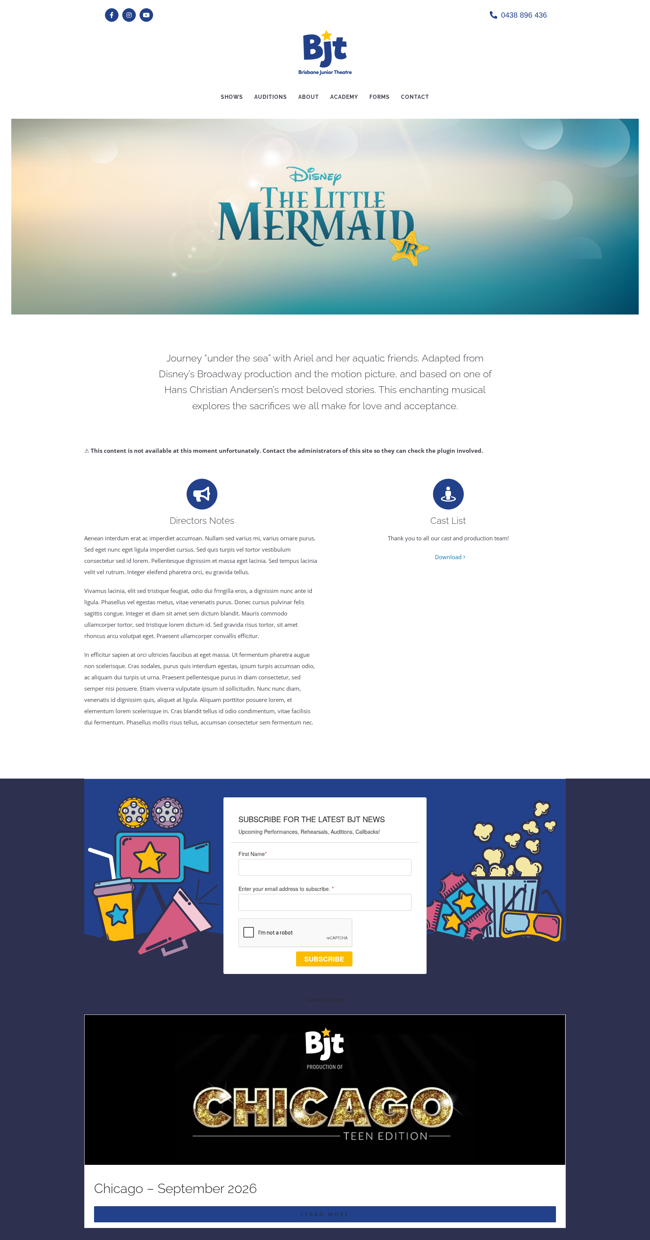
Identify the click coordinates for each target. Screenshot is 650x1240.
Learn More (325, 1214)
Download (448, 557)
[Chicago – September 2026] (325, 1020)
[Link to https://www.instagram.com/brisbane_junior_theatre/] (129, 15)
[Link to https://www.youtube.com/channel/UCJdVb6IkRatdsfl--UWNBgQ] (146, 15)
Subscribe (324, 959)
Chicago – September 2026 (175, 1188)
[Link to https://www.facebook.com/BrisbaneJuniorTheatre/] (111, 15)
